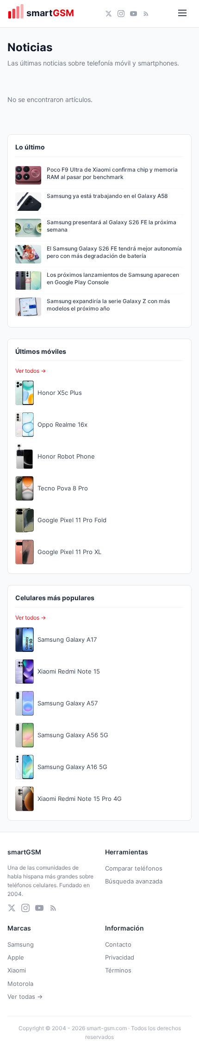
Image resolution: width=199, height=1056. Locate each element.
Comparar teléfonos (133, 868)
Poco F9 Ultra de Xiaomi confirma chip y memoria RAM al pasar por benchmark (112, 173)
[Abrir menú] (182, 14)
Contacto (118, 944)
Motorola (20, 983)
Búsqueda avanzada (133, 881)
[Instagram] (121, 13)
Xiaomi (16, 970)
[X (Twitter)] (108, 13)
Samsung (20, 944)
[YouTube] (133, 13)
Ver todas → (25, 996)
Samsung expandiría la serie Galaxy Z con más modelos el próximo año (108, 305)
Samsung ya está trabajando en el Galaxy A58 (107, 195)
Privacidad (119, 957)
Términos (118, 970)
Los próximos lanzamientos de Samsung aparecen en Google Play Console (113, 278)
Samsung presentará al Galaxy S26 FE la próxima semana (111, 226)
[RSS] (146, 13)
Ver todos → (30, 370)
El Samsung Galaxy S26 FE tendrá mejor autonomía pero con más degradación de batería (114, 252)
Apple (15, 957)
